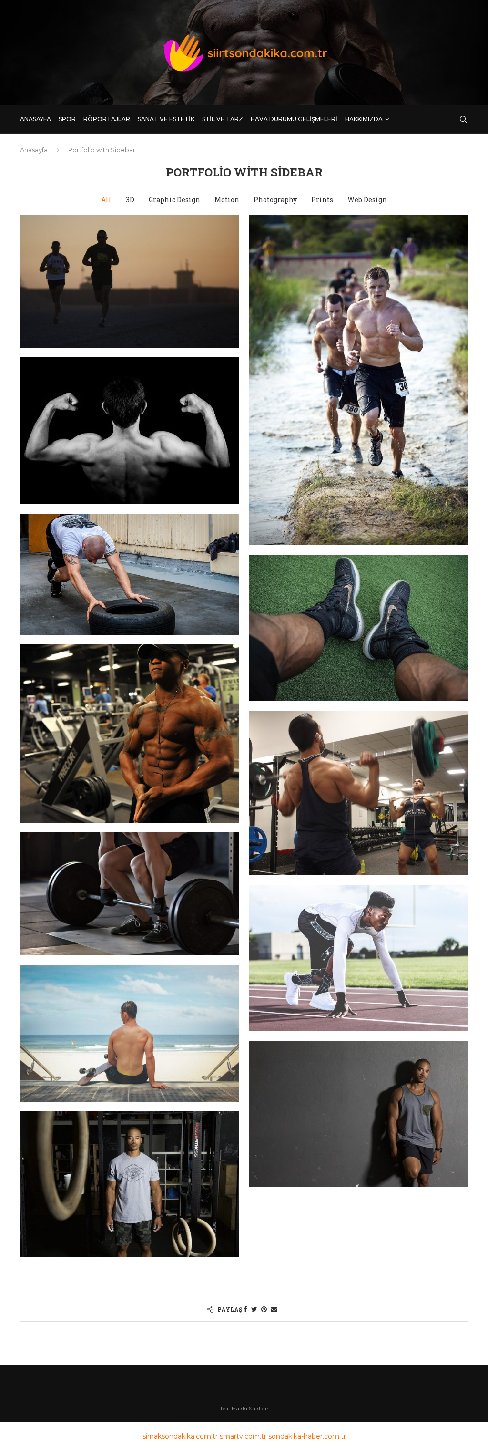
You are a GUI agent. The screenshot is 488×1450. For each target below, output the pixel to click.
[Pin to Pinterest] (264, 1309)
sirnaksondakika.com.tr (180, 1436)
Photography (275, 199)
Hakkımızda (364, 119)
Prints (322, 199)
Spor (67, 119)
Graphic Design (174, 199)
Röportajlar (106, 119)
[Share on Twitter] (254, 1309)
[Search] (463, 119)
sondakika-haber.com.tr (307, 1436)
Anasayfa (35, 119)
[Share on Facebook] (245, 1309)
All (106, 199)
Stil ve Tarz (222, 119)
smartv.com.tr (243, 1436)
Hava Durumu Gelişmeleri (294, 119)
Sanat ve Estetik (166, 119)
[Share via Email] (274, 1309)
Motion (226, 199)
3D (130, 199)
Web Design (367, 199)
